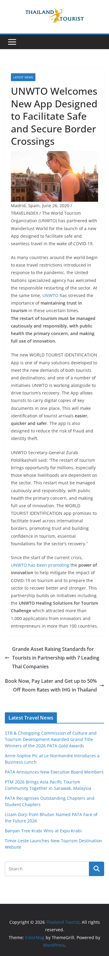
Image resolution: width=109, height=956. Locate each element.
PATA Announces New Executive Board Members (54, 772)
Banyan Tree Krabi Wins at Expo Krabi (43, 831)
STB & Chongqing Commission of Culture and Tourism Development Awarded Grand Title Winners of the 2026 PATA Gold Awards (51, 739)
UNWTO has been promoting (40, 565)
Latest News (23, 77)
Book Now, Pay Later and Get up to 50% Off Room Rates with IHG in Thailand (51, 685)
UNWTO (50, 295)
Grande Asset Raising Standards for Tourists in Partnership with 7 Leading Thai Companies (55, 658)
